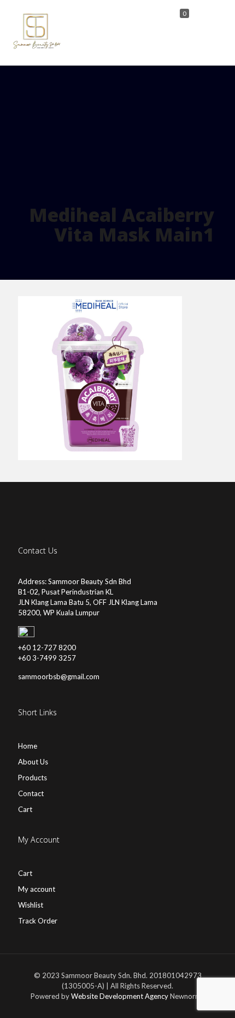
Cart (25, 809)
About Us (33, 761)
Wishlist (30, 905)
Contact (31, 793)
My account (36, 889)
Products (32, 777)
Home (27, 746)
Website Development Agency (119, 996)
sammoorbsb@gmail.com (58, 676)
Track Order (37, 920)
